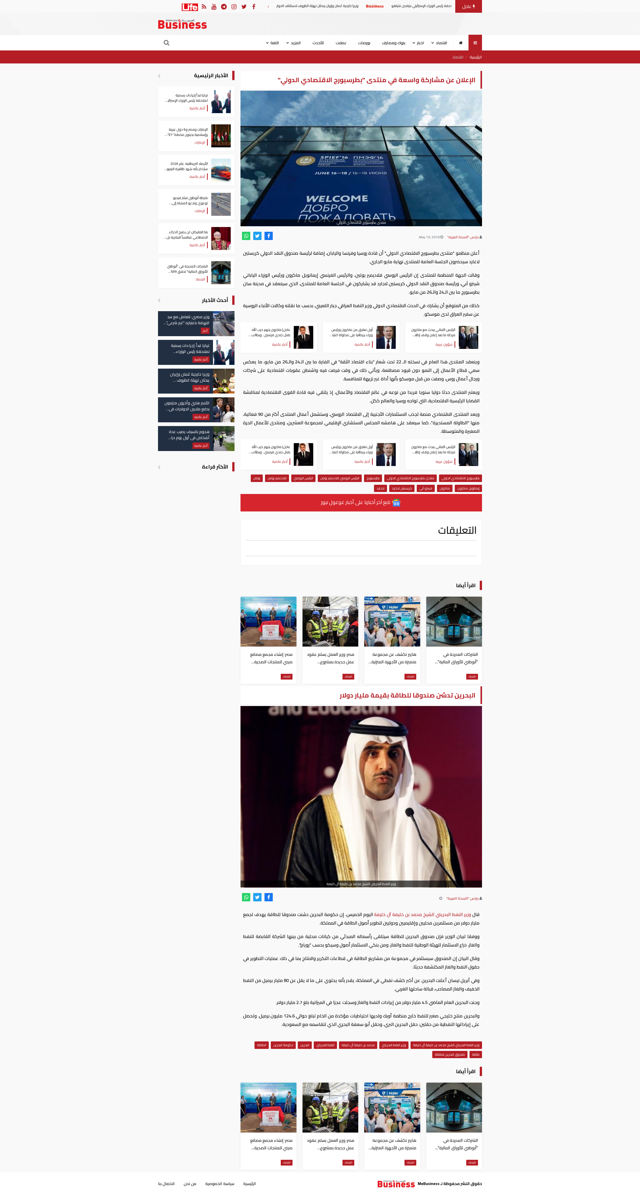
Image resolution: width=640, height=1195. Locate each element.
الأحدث (318, 42)
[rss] (204, 6)
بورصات (364, 42)
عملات (341, 42)
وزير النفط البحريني (394, 1045)
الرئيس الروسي (303, 478)
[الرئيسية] (460, 42)
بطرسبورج (373, 478)
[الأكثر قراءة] (159, 467)
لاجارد (380, 488)
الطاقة (261, 1045)
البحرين (304, 1045)
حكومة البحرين (283, 1045)
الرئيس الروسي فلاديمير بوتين (339, 478)
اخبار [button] (420, 42)
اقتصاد (458, 57)
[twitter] (257, 236)
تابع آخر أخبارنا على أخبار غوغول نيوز (356, 502)
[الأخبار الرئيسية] (159, 75)
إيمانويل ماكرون (468, 488)
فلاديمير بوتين (277, 478)
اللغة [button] (274, 42)
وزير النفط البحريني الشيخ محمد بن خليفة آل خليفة (422, 914)
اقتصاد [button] (441, 42)
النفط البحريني (325, 1045)
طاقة (476, 1054)
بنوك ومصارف (393, 42)
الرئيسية (476, 57)
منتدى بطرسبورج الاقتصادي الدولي (410, 478)
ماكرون (445, 488)
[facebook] (268, 236)
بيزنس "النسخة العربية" (463, 237)
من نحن (190, 1183)
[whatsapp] (246, 236)
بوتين (256, 478)
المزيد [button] (296, 42)
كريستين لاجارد (402, 488)
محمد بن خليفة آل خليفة (358, 1045)
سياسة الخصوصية (219, 1183)
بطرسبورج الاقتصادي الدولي (461, 478)
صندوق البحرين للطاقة (450, 1054)
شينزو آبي (425, 488)
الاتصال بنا (166, 1183)
